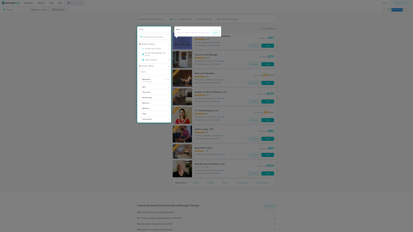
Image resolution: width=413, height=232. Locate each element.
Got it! (215, 33)
